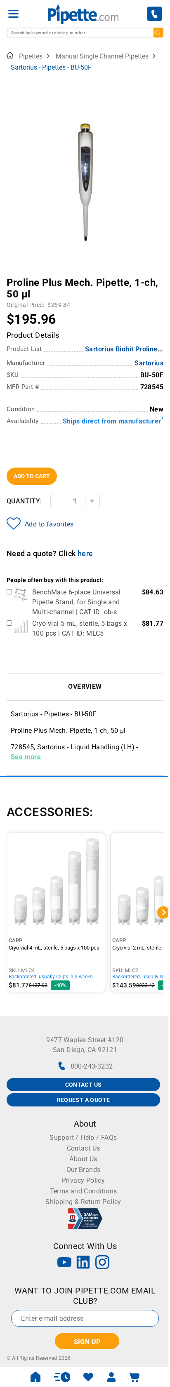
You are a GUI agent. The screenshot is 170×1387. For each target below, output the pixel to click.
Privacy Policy (83, 1180)
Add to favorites (49, 524)
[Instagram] (102, 1263)
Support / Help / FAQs (83, 1137)
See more (26, 757)
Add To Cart (32, 476)
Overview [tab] (85, 686)
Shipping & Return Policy (83, 1202)
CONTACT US (83, 1084)
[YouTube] (64, 1263)
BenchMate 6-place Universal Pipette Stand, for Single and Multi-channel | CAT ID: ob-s (76, 602)
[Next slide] (157, 277)
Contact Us (83, 1148)
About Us (83, 1159)
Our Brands (83, 1170)
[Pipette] (83, 13)
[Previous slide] (13, 277)
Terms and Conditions (83, 1191)
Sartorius (149, 363)
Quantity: (24, 501)
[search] (158, 32)
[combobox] (85, 32)
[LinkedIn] (83, 1263)
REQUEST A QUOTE (83, 1100)
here (85, 553)
